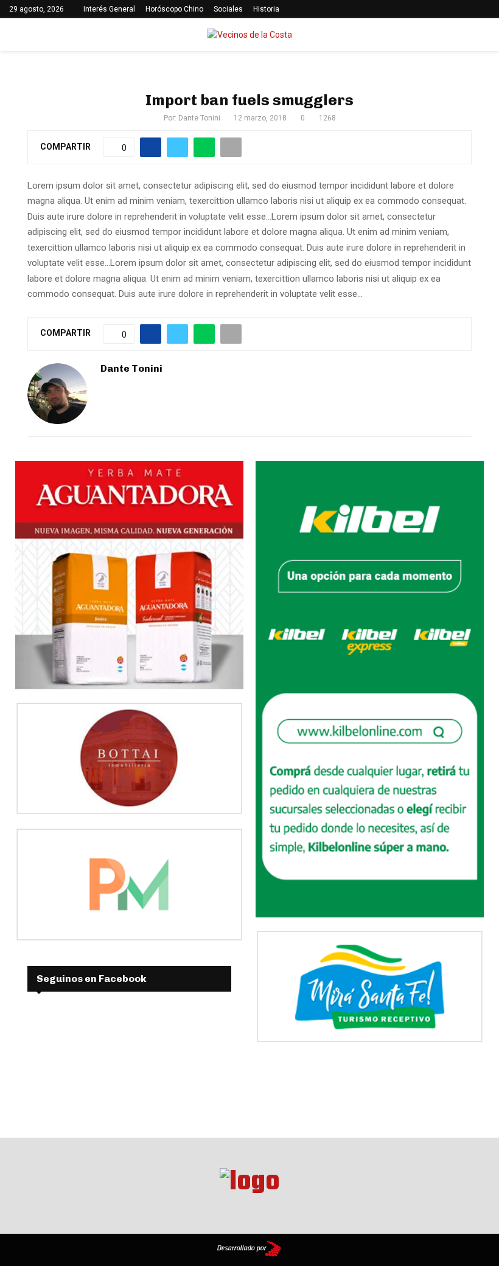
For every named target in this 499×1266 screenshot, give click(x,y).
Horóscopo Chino (174, 9)
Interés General (109, 9)
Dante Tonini (199, 118)
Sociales (228, 9)
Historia (266, 9)
